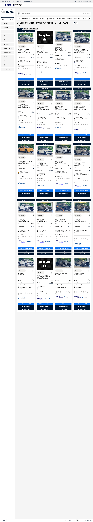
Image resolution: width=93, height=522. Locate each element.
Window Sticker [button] (26, 84)
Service (58, 4)
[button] (86, 5)
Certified (7, 9)
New (3, 9)
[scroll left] (19, 18)
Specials (36, 4)
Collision (69, 4)
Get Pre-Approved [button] (26, 81)
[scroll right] (89, 18)
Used (12, 9)
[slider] (1, 17)
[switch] (3, 11)
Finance (75, 4)
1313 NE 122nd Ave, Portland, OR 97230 (83, 1)
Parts (63, 4)
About (80, 4)
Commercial (43, 4)
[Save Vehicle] (33, 46)
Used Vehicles (51, 4)
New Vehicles (29, 4)
